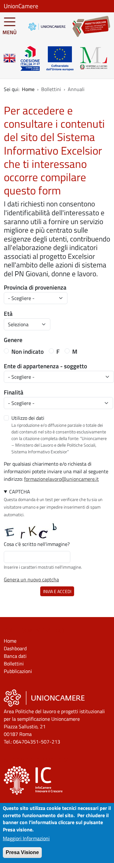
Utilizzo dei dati (27, 418)
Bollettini (14, 663)
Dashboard (15, 648)
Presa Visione (22, 852)
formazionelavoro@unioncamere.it (61, 479)
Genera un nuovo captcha (31, 579)
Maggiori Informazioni (26, 838)
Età (8, 313)
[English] (9, 58)
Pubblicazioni (18, 671)
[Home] (88, 26)
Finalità (13, 392)
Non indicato (27, 351)
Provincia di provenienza (35, 287)
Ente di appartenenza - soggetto (45, 366)
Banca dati (15, 656)
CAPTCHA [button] (19, 491)
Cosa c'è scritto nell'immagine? (37, 544)
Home (28, 89)
